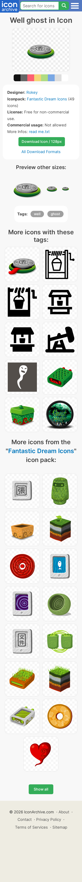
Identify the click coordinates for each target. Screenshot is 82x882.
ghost (55, 214)
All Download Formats (41, 151)
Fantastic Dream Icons (47, 99)
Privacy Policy (48, 819)
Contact (25, 819)
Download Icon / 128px (42, 141)
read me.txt (39, 131)
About (64, 812)
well (37, 214)
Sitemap (59, 827)
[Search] (64, 5)
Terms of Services (31, 827)
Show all (41, 789)
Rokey (32, 92)
